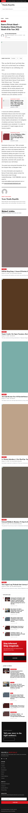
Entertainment (13, 669)
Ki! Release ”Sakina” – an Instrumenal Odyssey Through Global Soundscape (18, 634)
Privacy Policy (4, 789)
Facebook (13, 58)
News (12, 693)
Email (21, 58)
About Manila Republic (5, 783)
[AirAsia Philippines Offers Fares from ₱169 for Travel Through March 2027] (6, 136)
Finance (2, 771)
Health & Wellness (4, 776)
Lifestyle (2, 778)
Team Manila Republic (11, 33)
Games (2, 774)
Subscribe (15, 658)
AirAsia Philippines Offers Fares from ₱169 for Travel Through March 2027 (17, 137)
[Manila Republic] (8, 5)
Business (3, 763)
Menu (2, 13)
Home (2, 18)
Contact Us (3, 785)
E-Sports (12, 682)
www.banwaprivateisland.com (12, 183)
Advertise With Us (9, 739)
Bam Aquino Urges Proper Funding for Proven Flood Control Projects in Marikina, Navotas (17, 619)
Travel (7, 18)
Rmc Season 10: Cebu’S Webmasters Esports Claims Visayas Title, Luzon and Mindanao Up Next (17, 610)
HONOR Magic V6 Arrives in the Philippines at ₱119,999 (17, 627)
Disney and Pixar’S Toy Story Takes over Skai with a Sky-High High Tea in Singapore (17, 103)
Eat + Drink (3, 767)
